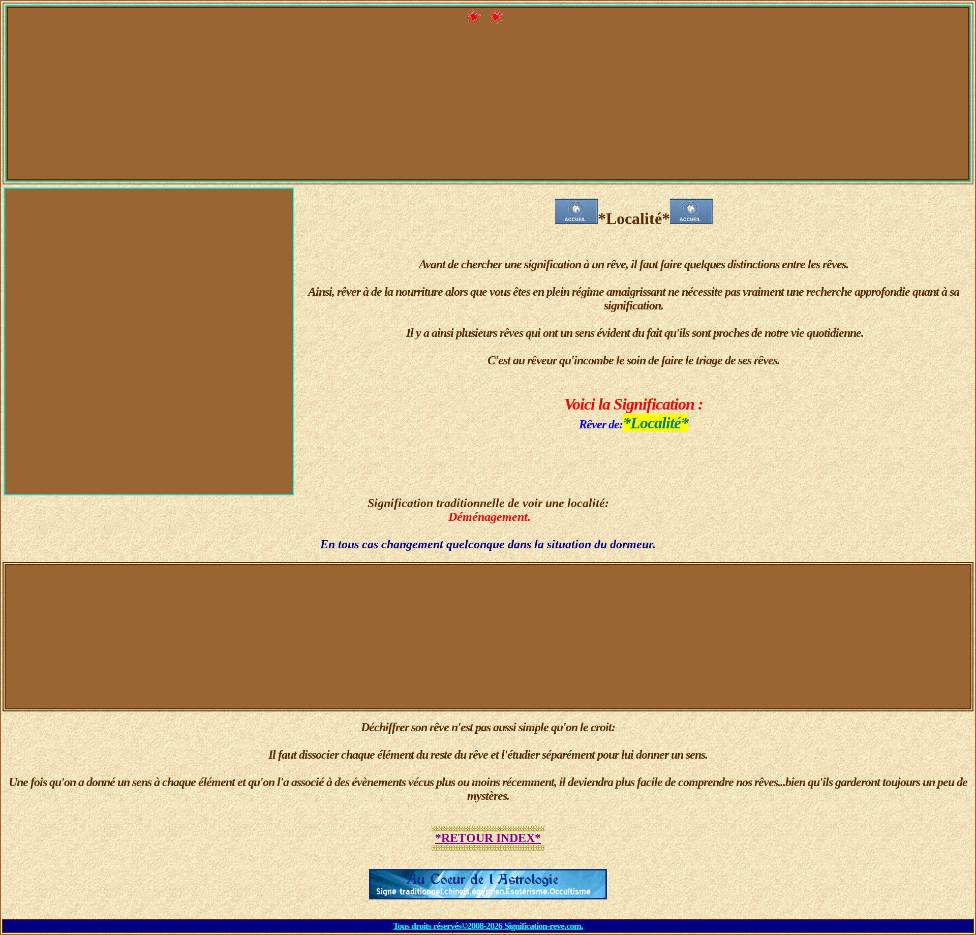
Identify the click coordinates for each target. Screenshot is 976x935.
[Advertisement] (488, 107)
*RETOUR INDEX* (488, 838)
